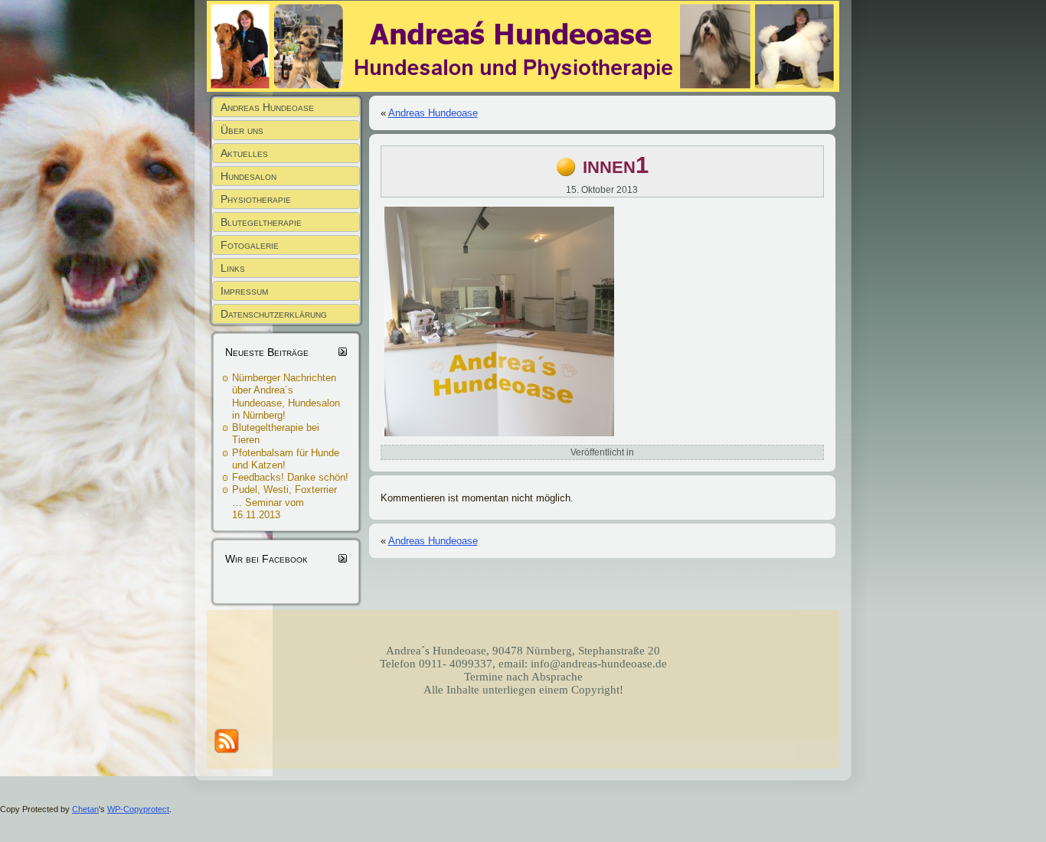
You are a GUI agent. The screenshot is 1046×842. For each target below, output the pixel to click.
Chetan (85, 809)
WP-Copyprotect (138, 809)
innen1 (616, 165)
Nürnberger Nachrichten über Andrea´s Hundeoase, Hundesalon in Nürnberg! (286, 396)
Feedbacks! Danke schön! (290, 477)
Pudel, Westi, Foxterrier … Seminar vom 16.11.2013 (284, 502)
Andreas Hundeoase (433, 113)
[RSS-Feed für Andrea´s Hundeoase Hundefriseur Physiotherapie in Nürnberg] (226, 741)
